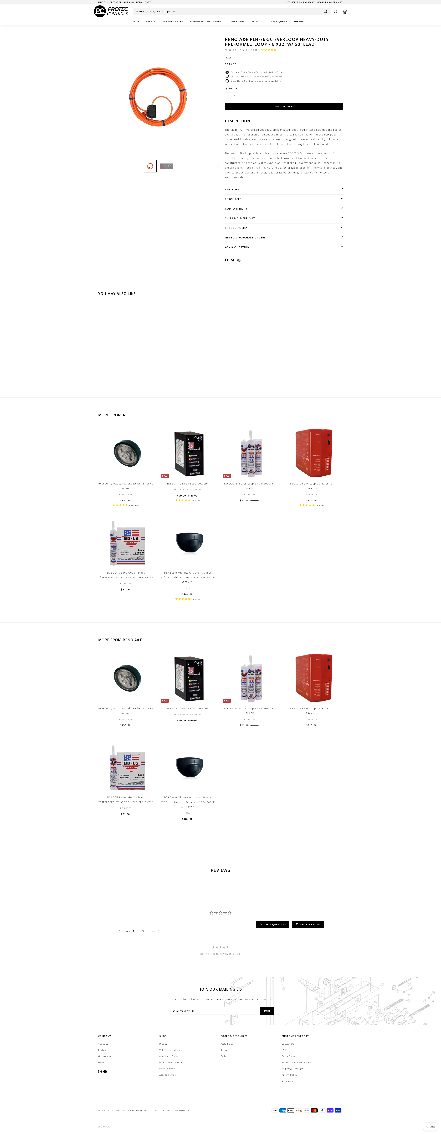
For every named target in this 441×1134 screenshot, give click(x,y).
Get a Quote (279, 21)
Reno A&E (230, 50)
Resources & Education (205, 21)
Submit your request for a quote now (123, 2)
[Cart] (344, 11)
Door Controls (167, 1068)
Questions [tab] (148, 931)
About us (257, 21)
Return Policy (236, 228)
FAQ (284, 1050)
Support (299, 21)
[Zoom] (158, 97)
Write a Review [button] (309, 924)
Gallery (224, 1056)
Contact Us (288, 1043)
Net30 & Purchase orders (245, 237)
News (101, 1062)
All (126, 415)
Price (228, 57)
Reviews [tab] (124, 931)
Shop (135, 21)
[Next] (216, 166)
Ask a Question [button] (275, 924)
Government (236, 21)
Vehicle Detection (169, 1050)
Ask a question (237, 247)
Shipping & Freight (240, 218)
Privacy (167, 1110)
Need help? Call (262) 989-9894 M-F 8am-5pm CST (314, 2)
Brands (151, 21)
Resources (233, 199)
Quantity (231, 88)
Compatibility (236, 208)
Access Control (168, 1074)
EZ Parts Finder (172, 21)
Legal (157, 1110)
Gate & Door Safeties (171, 1062)
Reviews (103, 1050)
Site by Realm (105, 1127)
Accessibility (182, 1110)
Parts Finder (227, 1043)
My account (288, 1081)
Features (232, 189)
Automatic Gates (168, 1056)
